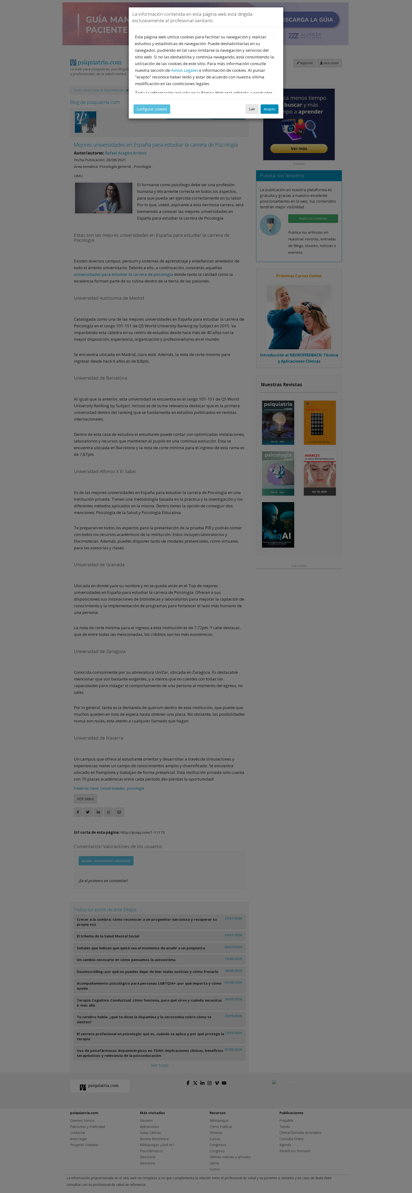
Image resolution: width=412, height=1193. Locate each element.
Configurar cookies (152, 109)
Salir (252, 109)
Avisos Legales (184, 70)
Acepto (269, 109)
